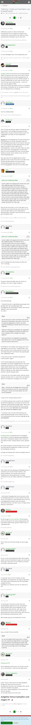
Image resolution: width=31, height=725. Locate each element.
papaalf (16, 92)
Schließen (16, 723)
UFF (15, 217)
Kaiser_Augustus (17, 704)
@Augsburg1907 (5, 663)
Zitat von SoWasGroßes (10, 180)
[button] (2, 2)
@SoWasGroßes (5, 73)
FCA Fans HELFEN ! (14, 519)
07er (3, 13)
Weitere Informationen (6, 723)
